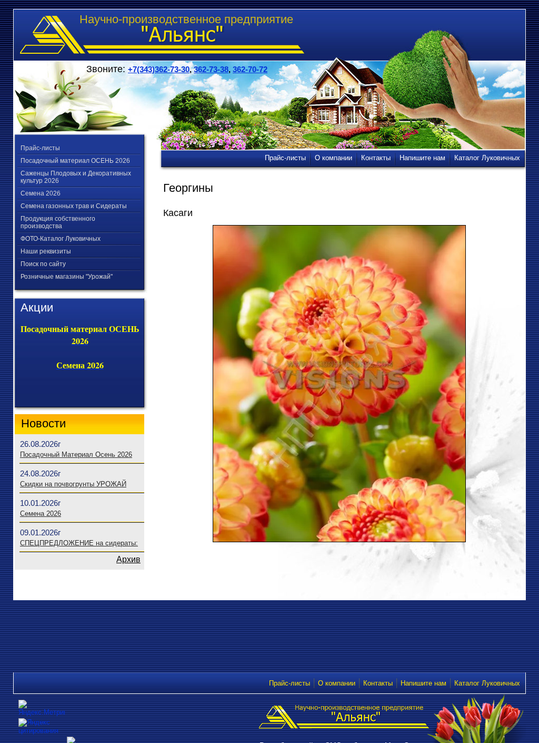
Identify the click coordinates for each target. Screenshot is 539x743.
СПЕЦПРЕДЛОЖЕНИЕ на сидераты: (79, 543)
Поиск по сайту (43, 264)
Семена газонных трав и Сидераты (74, 206)
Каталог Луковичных (487, 683)
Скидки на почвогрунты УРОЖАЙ (73, 484)
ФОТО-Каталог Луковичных (61, 238)
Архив (128, 559)
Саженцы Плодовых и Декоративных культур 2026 (76, 177)
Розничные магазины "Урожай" (67, 276)
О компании (336, 683)
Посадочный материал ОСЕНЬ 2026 (75, 160)
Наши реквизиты (46, 251)
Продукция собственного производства (58, 222)
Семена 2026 (41, 193)
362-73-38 (211, 69)
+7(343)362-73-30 (158, 69)
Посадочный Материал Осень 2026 (76, 454)
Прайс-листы (40, 148)
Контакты (378, 683)
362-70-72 (250, 69)
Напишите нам (423, 683)
